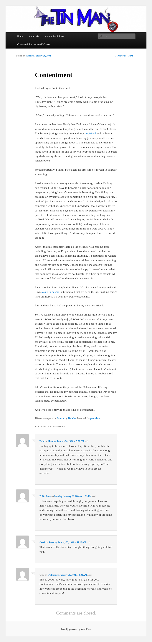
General (60, 418)
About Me (34, 36)
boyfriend (90, 133)
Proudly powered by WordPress (76, 629)
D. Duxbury (45, 496)
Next (132, 55)
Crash (42, 542)
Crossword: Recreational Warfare (33, 44)
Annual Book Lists (54, 36)
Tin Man (72, 418)
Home (20, 36)
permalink (95, 418)
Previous (120, 55)
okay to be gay (51, 291)
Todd (41, 441)
